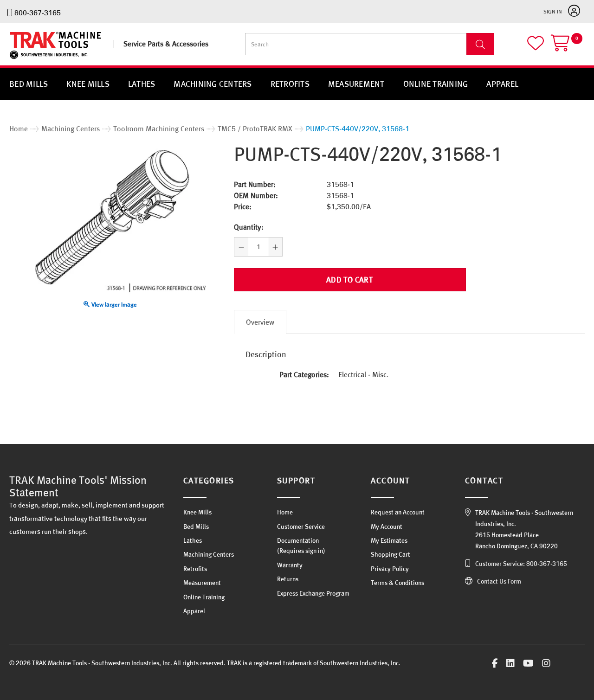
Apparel (502, 84)
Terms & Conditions (397, 582)
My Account (386, 526)
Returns (287, 579)
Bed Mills (28, 84)
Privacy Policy (390, 568)
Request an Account (398, 512)
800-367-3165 (37, 12)
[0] (568, 47)
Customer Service (301, 526)
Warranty (290, 565)
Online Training (435, 84)
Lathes (141, 84)
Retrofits (290, 84)
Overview (260, 322)
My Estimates (389, 540)
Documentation (298, 540)
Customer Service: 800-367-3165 (521, 563)
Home (285, 512)
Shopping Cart (390, 554)
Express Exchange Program (313, 593)
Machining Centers (213, 84)
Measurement (356, 84)
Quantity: (249, 227)
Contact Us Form (499, 581)
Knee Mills (88, 84)
